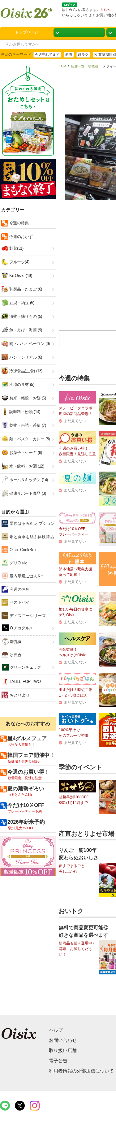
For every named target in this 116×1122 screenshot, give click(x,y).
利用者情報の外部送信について (81, 1070)
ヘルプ (56, 1030)
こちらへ (103, 9)
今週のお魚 (19, 589)
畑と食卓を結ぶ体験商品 (31, 536)
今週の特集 (18, 223)
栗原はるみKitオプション (31, 523)
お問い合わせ (63, 1040)
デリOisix (17, 563)
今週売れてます (47, 54)
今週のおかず (20, 236)
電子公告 (58, 1060)
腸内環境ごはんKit (25, 576)
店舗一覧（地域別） (86, 66)
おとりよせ (19, 695)
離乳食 (15, 641)
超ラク (83, 54)
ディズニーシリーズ (27, 615)
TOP (62, 66)
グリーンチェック (25, 667)
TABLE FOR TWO (24, 681)
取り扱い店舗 (63, 1050)
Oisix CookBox (22, 549)
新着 (68, 54)
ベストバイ (19, 602)
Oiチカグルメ (21, 628)
